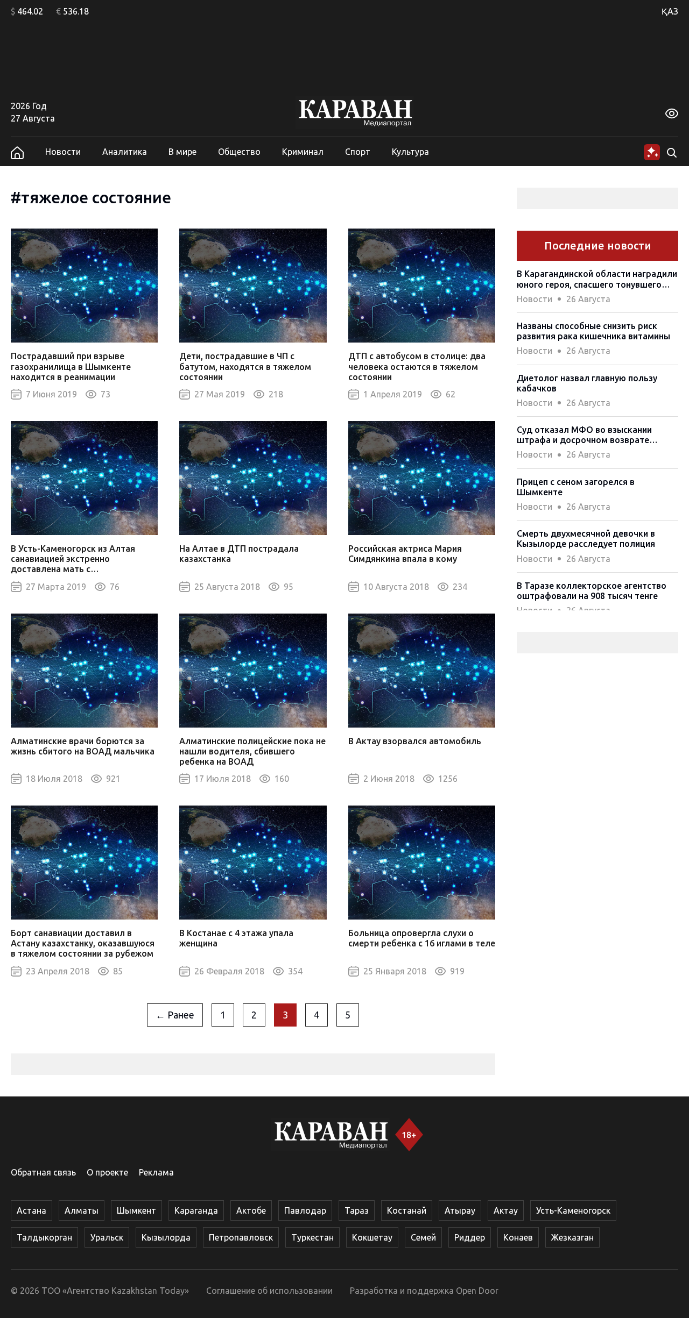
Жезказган (572, 1237)
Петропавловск (241, 1237)
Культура (410, 151)
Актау (506, 1210)
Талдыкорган (44, 1237)
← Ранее (175, 1014)
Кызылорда (166, 1237)
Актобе (251, 1210)
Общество (239, 151)
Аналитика (124, 151)
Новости (63, 151)
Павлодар (305, 1210)
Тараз (356, 1210)
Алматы (82, 1210)
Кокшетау (372, 1237)
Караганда (196, 1210)
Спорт (357, 151)
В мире (182, 151)
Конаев (518, 1237)
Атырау (460, 1210)
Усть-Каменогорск (573, 1210)
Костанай (406, 1210)
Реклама (156, 1172)
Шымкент (136, 1210)
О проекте (107, 1172)
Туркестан (312, 1237)
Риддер (469, 1237)
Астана (31, 1210)
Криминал (303, 151)
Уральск (106, 1237)
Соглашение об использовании (269, 1290)
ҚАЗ (670, 11)
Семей (423, 1237)
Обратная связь (43, 1172)
